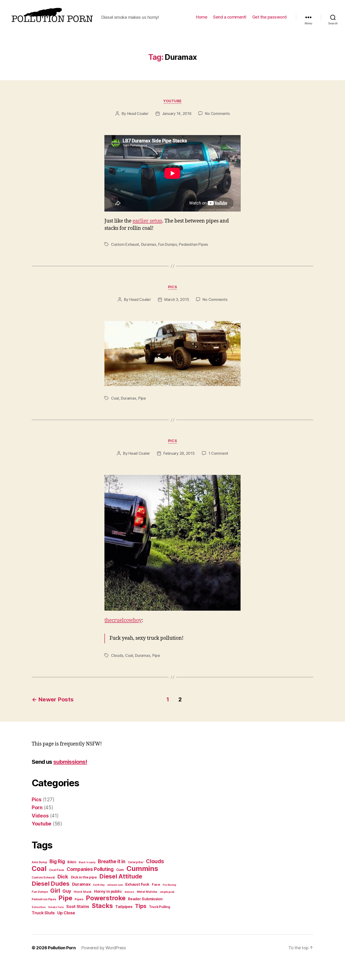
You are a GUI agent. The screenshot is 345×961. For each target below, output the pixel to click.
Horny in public (108, 891)
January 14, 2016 (177, 113)
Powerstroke (105, 898)
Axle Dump (39, 862)
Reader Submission (145, 899)
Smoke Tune (56, 907)
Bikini (71, 862)
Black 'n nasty (87, 862)
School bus (39, 907)
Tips (140, 906)
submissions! (70, 761)
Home (201, 17)
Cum (120, 870)
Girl (55, 890)
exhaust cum (115, 884)
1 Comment (218, 453)
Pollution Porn (62, 947)
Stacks (102, 906)
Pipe (142, 398)
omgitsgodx (167, 891)
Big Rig (57, 861)
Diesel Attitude (120, 876)
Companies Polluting (90, 869)
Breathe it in (111, 861)
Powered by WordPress (103, 947)
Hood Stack (83, 891)
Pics (172, 287)
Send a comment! (229, 17)
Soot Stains (77, 906)
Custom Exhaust (125, 244)
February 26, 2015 (179, 453)
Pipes (79, 899)
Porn (37, 807)
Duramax (148, 244)
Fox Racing (169, 884)
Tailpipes (124, 906)
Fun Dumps (167, 244)
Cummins (142, 868)
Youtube (172, 101)
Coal (115, 398)
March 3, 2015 (176, 299)
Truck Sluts (43, 912)
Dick (63, 877)
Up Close (66, 912)
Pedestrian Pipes (193, 244)
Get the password (269, 17)
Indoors (129, 891)
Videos (40, 816)
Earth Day (99, 884)
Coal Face (56, 870)
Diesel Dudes (50, 883)
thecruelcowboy (123, 620)
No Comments (217, 113)
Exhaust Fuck (137, 884)
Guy (66, 891)
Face (156, 884)
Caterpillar (136, 862)
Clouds (117, 655)
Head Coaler (138, 113)
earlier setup (147, 221)
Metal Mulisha (147, 891)
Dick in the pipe (84, 877)
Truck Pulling (159, 907)
